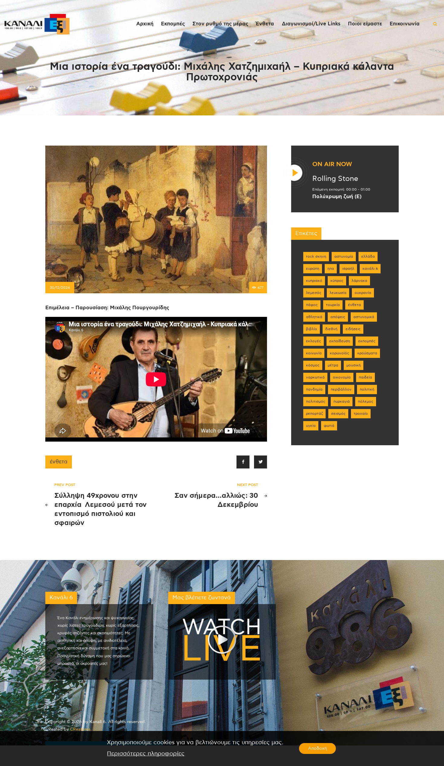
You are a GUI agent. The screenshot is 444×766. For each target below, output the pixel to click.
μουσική (353, 365)
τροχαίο (361, 413)
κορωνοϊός (339, 353)
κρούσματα (367, 353)
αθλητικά (314, 317)
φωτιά (329, 425)
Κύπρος (336, 280)
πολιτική (367, 389)
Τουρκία (333, 305)
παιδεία (365, 377)
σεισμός (338, 413)
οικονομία (342, 377)
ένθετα (58, 461)
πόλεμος (365, 401)
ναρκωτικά (315, 377)
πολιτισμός (315, 401)
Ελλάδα (368, 256)
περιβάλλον (341, 389)
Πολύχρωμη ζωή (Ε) (337, 196)
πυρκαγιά (341, 401)
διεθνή (331, 329)
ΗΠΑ (330, 268)
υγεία (311, 425)
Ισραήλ (348, 268)
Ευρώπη (312, 268)
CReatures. (81, 729)
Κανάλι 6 (370, 268)
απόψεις (337, 317)
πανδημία (314, 389)
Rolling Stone (335, 178)
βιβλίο (311, 329)
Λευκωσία (338, 292)
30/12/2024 (60, 287)
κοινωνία (314, 353)
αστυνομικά (363, 317)
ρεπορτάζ (314, 413)
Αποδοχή (317, 748)
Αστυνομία (343, 256)
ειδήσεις (353, 329)
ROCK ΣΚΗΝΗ (316, 256)
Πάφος (312, 305)
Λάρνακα (359, 280)
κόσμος (313, 365)
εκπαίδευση (339, 341)
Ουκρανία (363, 292)
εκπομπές (366, 341)
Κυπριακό (314, 280)
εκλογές (313, 341)
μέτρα (333, 365)
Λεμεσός (313, 292)
